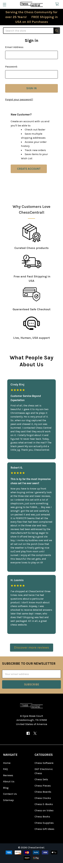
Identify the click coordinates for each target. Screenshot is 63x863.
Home (6, 762)
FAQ (5, 769)
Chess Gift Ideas (44, 828)
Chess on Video (44, 810)
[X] (35, 733)
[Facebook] (28, 733)
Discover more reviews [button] (31, 647)
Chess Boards (43, 791)
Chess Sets (41, 779)
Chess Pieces (43, 785)
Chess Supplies (44, 822)
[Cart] (58, 4)
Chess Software (44, 762)
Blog (6, 787)
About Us (8, 781)
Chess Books (42, 816)
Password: (11, 66)
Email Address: (14, 47)
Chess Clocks (43, 798)
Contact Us (10, 793)
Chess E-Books (44, 804)
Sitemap (8, 800)
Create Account (29, 168)
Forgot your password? (19, 99)
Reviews (8, 775)
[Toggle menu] (4, 4)
